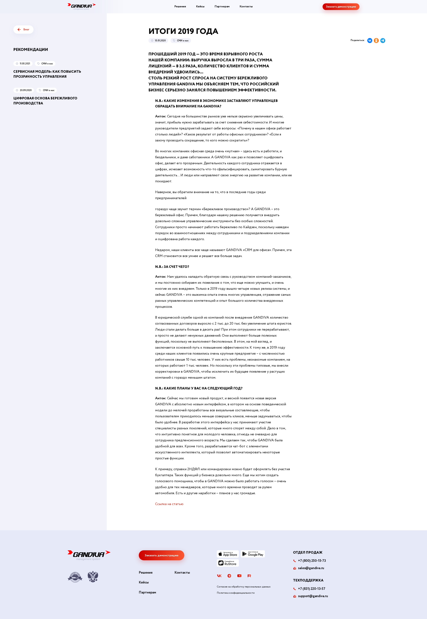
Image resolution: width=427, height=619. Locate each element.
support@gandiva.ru (313, 596)
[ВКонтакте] (369, 40)
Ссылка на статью (169, 504)
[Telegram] (382, 40)
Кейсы (200, 6)
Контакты (246, 6)
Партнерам (222, 6)
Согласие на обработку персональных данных (244, 587)
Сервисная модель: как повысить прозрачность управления (47, 74)
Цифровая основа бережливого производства (45, 101)
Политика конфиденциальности (236, 593)
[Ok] (376, 40)
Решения (180, 6)
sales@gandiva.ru (311, 568)
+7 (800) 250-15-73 (312, 560)
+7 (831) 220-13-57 (311, 588)
